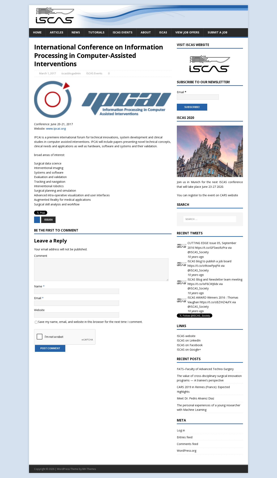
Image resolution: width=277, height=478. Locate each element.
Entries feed (184, 437)
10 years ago (196, 257)
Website (39, 310)
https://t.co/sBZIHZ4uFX (215, 302)
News (76, 32)
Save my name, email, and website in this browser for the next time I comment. (90, 322)
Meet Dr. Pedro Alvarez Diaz (195, 398)
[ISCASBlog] (138, 26)
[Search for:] (210, 219)
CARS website (229, 195)
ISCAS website (186, 336)
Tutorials (96, 32)
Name (38, 286)
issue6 (48, 219)
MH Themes (89, 469)
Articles (56, 32)
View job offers (187, 32)
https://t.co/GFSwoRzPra (211, 248)
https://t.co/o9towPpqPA (204, 266)
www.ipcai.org (56, 128)
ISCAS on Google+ (189, 349)
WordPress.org (186, 450)
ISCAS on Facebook (190, 345)
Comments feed (187, 444)
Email (38, 298)
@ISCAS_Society (198, 252)
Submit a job (217, 32)
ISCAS (163, 32)
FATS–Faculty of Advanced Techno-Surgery (205, 369)
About (146, 32)
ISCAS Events (122, 32)
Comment (40, 256)
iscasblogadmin (71, 73)
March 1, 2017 (47, 73)
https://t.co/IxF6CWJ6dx (203, 284)
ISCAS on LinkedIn (189, 340)
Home (37, 32)
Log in (181, 430)
